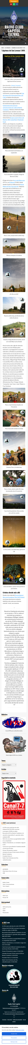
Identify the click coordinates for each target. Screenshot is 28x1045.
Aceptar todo (14, 1033)
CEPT (4, 908)
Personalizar (14, 1037)
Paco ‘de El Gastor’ (19, 597)
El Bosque (12, 182)
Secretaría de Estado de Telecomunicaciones (14, 1013)
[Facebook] (17, 4)
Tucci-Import (6, 886)
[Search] (26, 43)
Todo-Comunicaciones (8, 884)
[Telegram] (11, 4)
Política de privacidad (17, 1019)
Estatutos (4, 1019)
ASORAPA (5, 869)
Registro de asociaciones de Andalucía (11, 1008)
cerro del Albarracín (19, 180)
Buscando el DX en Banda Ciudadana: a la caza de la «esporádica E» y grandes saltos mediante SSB (13, 835)
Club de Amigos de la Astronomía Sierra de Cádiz (13, 95)
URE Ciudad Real (12, 120)
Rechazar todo (14, 1041)
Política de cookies (20, 1030)
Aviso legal (9, 1019)
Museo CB (5, 897)
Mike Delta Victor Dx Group (10, 871)
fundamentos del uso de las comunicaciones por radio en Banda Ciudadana (12, 107)
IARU (4, 910)
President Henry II (7, 856)
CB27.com (12, 659)
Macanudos (6, 912)
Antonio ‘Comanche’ (16, 85)
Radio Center (6, 882)
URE (4, 873)
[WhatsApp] (14, 4)
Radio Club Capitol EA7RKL (14, 30)
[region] (14, 1035)
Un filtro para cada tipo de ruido (11, 827)
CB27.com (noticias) (9, 823)
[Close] (26, 1026)
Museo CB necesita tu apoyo (10, 850)
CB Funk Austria (7, 906)
